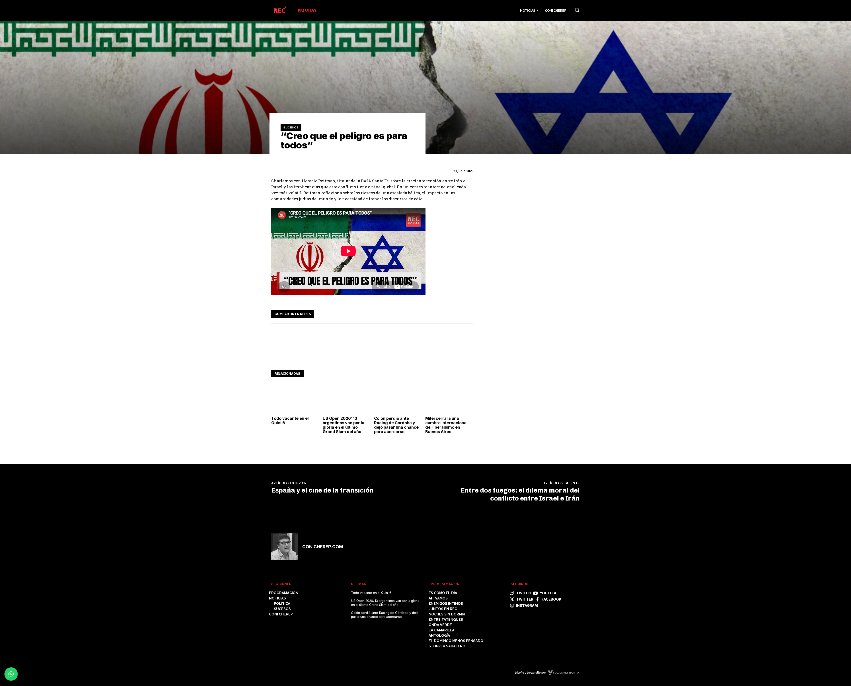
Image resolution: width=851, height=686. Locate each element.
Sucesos (291, 127)
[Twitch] (512, 593)
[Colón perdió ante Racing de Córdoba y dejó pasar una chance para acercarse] (398, 399)
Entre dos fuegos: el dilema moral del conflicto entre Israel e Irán (520, 494)
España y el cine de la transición (322, 490)
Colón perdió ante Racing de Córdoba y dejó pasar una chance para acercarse (396, 425)
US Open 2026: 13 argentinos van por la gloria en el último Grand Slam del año (343, 425)
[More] (468, 313)
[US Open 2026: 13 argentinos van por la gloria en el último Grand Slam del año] (347, 399)
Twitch (523, 593)
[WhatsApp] (448, 313)
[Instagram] (512, 606)
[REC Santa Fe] (279, 10)
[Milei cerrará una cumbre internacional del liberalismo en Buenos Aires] (449, 399)
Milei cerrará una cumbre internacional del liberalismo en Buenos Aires (446, 425)
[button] (577, 10)
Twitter (524, 599)
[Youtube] (535, 593)
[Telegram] (458, 313)
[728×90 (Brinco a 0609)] (352, 356)
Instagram (527, 605)
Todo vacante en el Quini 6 (290, 420)
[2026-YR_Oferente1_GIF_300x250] (517, 288)
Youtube (548, 593)
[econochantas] (517, 361)
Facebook (551, 599)
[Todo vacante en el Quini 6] (295, 399)
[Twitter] (437, 313)
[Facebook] (427, 313)
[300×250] (517, 226)
